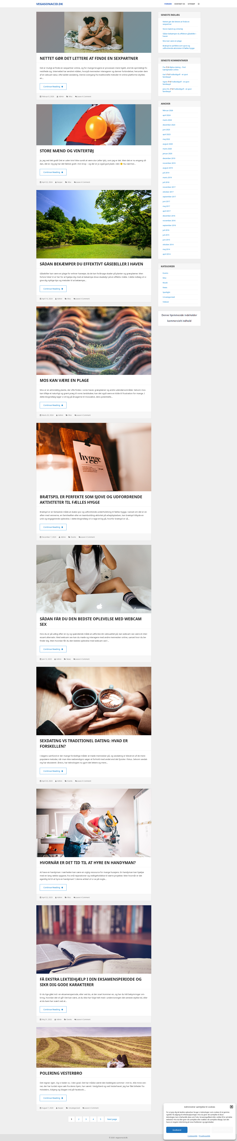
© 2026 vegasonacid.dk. (118, 1137)
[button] (231, 1106)
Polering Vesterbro (61, 1073)
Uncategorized (74, 1108)
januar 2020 (167, 153)
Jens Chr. (166, 89)
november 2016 (169, 220)
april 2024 (166, 115)
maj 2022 (166, 139)
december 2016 (169, 216)
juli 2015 (166, 235)
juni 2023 (166, 129)
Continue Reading (55, 86)
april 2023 (166, 134)
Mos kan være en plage (64, 380)
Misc (70, 96)
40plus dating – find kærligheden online (174, 68)
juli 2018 (166, 182)
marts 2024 (167, 120)
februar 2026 (168, 110)
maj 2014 (166, 249)
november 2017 (169, 187)
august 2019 (168, 168)
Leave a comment (84, 96)
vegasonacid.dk (49, 4)
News (69, 659)
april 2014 (166, 254)
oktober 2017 (168, 192)
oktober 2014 (168, 244)
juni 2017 (166, 201)
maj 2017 (166, 206)
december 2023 (169, 125)
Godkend (177, 1130)
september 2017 (169, 196)
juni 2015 (166, 239)
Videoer (166, 302)
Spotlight (166, 292)
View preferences (222, 1130)
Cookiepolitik (192, 1136)
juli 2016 (166, 230)
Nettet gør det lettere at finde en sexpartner (89, 58)
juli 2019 (166, 172)
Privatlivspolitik (204, 1136)
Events (73, 537)
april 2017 (166, 211)
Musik (165, 282)
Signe (165, 81)
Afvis (199, 1130)
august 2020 (168, 144)
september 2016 (169, 225)
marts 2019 (167, 177)
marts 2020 (167, 148)
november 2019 (169, 163)
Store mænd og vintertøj (67, 150)
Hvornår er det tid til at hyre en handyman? (88, 862)
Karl (164, 74)
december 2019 (169, 158)
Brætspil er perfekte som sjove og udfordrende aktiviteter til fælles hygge (178, 46)
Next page (112, 1119)
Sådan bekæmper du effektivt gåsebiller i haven (91, 264)
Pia (164, 67)
